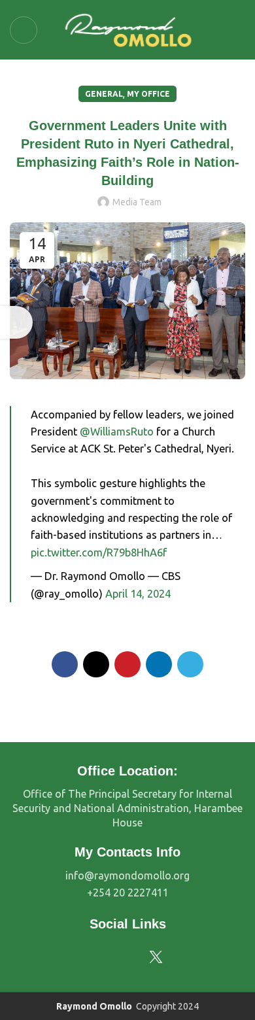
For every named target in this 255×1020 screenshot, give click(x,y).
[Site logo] (128, 28)
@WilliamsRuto (117, 431)
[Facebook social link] (65, 664)
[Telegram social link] (190, 664)
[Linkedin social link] (159, 664)
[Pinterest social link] (127, 664)
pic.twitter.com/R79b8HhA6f (99, 552)
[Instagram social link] (116, 957)
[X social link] (96, 664)
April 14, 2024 (138, 594)
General (104, 94)
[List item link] (127, 876)
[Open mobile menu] (23, 30)
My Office (148, 94)
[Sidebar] (16, 322)
